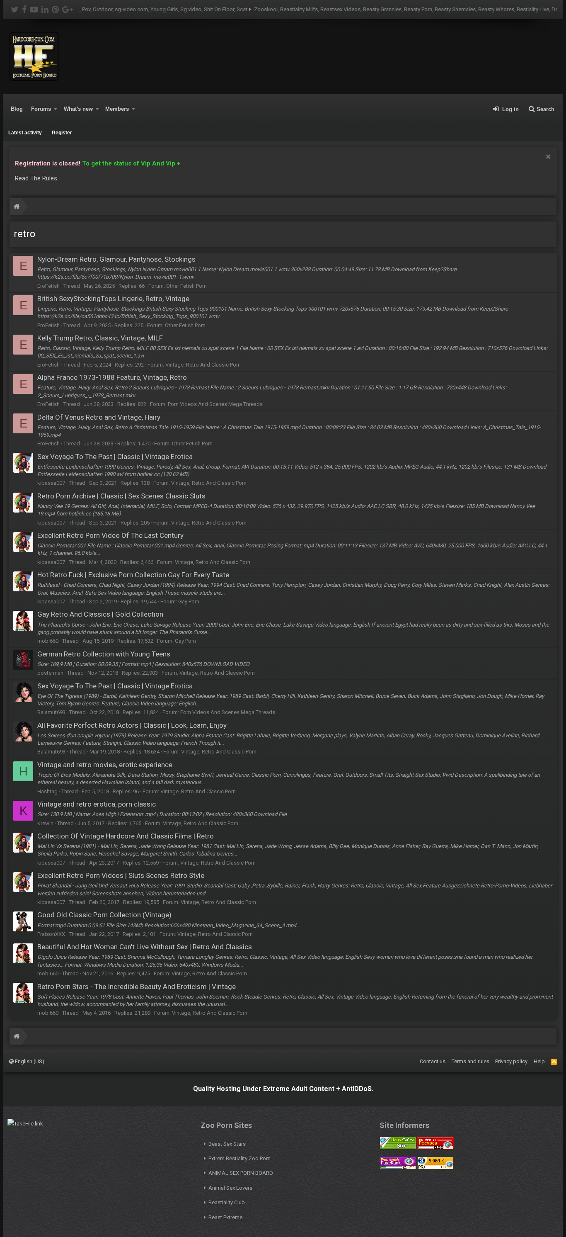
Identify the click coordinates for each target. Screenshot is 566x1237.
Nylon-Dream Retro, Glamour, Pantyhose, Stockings (116, 259)
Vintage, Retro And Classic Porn (203, 365)
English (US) (29, 1061)
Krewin (45, 823)
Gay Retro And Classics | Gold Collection (100, 614)
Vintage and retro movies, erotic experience (104, 765)
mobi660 (47, 641)
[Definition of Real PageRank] (398, 1167)
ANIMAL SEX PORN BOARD (240, 1173)
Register (62, 133)
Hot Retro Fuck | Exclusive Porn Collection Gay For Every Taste (133, 575)
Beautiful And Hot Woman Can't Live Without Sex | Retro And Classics (144, 947)
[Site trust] (435, 1148)
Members (117, 109)
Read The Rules (36, 178)
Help (539, 1061)
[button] (55, 109)
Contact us (432, 1061)
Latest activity (25, 133)
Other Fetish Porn (186, 286)
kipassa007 (51, 483)
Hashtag (47, 791)
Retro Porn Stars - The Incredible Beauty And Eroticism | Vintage (136, 986)
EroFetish (48, 286)
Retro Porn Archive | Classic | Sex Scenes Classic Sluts (121, 496)
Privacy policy (511, 1061)
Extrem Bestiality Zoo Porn (239, 1158)
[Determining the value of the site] (398, 1148)
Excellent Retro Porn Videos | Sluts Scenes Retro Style (120, 875)
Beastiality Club (226, 1202)
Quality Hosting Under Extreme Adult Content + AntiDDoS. (283, 1089)
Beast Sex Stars (227, 1144)
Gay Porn (188, 601)
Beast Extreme (225, 1217)
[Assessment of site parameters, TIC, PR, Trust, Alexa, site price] (435, 1167)
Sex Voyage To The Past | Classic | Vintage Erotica (115, 456)
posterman (50, 673)
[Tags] (16, 207)
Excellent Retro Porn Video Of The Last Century (110, 535)
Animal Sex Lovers (230, 1188)
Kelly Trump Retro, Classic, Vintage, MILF (100, 338)
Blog (17, 109)
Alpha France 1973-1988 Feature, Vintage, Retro (112, 377)
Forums (41, 109)
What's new (78, 109)
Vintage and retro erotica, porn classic (96, 804)
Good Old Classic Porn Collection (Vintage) (104, 915)
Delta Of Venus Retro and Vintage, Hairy (98, 417)
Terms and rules (470, 1061)
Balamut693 (51, 712)
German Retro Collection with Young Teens (103, 654)
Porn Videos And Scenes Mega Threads (215, 404)
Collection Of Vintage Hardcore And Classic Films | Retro (125, 836)
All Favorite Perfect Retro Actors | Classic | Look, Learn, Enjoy (132, 725)
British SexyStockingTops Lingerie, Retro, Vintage (113, 298)
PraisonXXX (51, 934)
